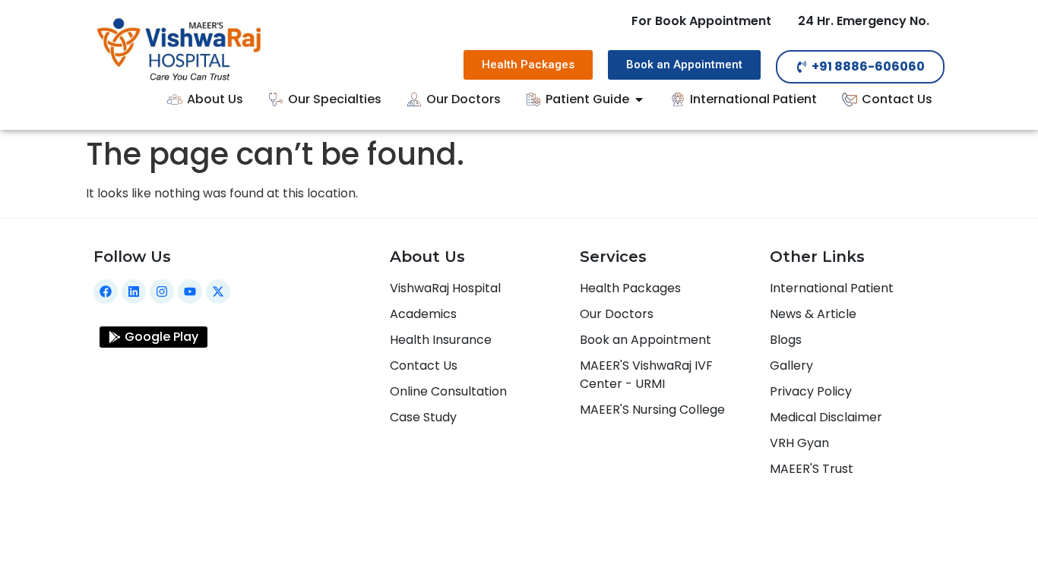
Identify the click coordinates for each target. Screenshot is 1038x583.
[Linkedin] (134, 291)
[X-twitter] (218, 291)
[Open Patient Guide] (639, 99)
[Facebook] (105, 291)
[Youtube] (190, 291)
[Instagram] (162, 291)
